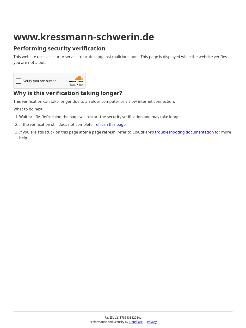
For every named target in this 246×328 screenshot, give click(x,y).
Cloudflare (136, 322)
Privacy (152, 322)
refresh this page (110, 124)
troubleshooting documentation (184, 132)
